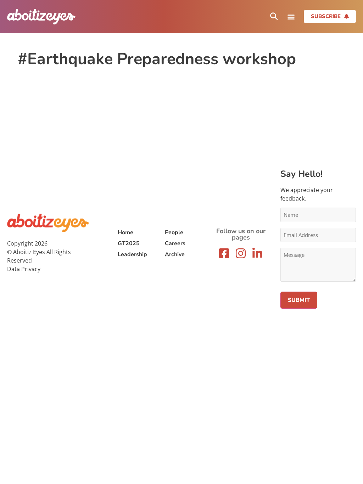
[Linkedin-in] (257, 253)
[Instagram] (240, 253)
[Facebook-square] (224, 253)
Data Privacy (23, 269)
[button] (291, 16)
